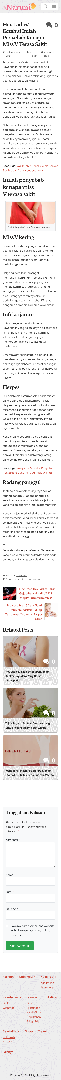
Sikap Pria (33, 1021)
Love (30, 997)
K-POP (7, 1042)
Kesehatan (21, 575)
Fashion (8, 976)
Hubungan (33, 1007)
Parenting (46, 987)
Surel (10, 892)
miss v (29, 579)
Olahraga (9, 1007)
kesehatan (20, 579)
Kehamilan (47, 982)
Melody (33, 55)
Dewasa (32, 1003)
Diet (5, 1003)
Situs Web (12, 909)
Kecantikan (27, 976)
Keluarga (46, 976)
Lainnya (8, 1052)
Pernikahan (34, 1017)
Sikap (29, 1031)
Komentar (13, 839)
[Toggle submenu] (59, 2)
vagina (36, 579)
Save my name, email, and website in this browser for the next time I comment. (33, 930)
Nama (11, 875)
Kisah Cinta (34, 1012)
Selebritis (9, 1031)
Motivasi (52, 997)
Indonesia (9, 1037)
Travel (42, 1031)
